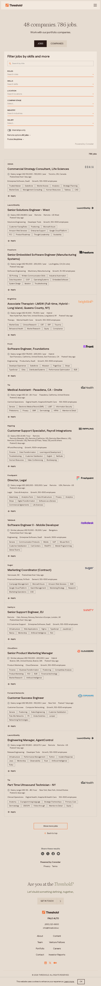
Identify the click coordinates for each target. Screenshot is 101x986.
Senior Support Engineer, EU (25, 612)
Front (9, 344)
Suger (10, 565)
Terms (54, 866)
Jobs (40, 43)
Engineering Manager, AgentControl (30, 740)
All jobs (25, 135)
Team (40, 942)
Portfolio (40, 948)
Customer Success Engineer (25, 698)
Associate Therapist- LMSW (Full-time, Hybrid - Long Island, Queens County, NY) (38, 306)
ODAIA (10, 164)
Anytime (18, 139)
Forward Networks (15, 693)
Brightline (11, 299)
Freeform (11, 250)
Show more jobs (50, 826)
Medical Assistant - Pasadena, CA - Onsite (34, 390)
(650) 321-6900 (52, 924)
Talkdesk (11, 520)
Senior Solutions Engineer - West (28, 210)
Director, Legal (17, 480)
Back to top (52, 833)
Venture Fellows (57, 942)
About (40, 936)
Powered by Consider (84, 144)
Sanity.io (11, 607)
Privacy (47, 866)
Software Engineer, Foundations (28, 349)
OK (81, 981)
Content (57, 936)
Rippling (11, 426)
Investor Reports (57, 954)
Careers (57, 948)
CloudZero (12, 648)
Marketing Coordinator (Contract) (29, 570)
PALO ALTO (53, 918)
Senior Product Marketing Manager (30, 653)
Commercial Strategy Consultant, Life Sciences (38, 169)
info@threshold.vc (51, 928)
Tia (8, 385)
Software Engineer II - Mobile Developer (33, 525)
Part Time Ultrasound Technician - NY (31, 785)
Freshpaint (12, 475)
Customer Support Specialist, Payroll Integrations (39, 431)
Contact (40, 954)
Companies (57, 43)
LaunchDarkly (13, 205)
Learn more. (69, 981)
